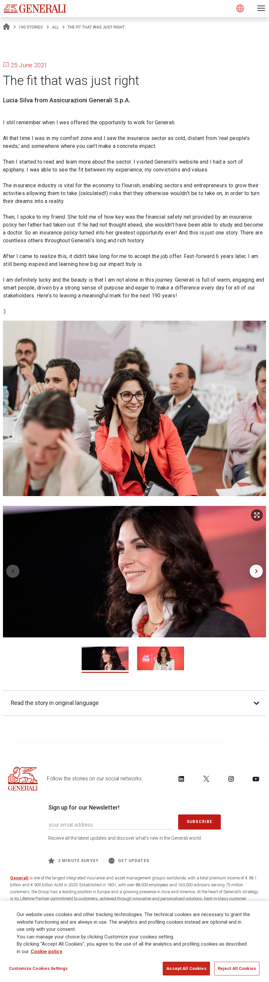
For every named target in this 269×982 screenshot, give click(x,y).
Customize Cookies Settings (38, 968)
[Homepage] (6, 27)
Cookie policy (46, 951)
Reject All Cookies (237, 968)
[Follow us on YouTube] (256, 779)
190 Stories (31, 27)
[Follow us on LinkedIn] (181, 779)
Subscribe (199, 821)
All (55, 27)
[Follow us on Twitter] (206, 779)
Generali (19, 877)
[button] (256, 571)
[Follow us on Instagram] (231, 779)
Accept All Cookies (186, 968)
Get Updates (133, 860)
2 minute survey (78, 860)
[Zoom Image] (257, 515)
